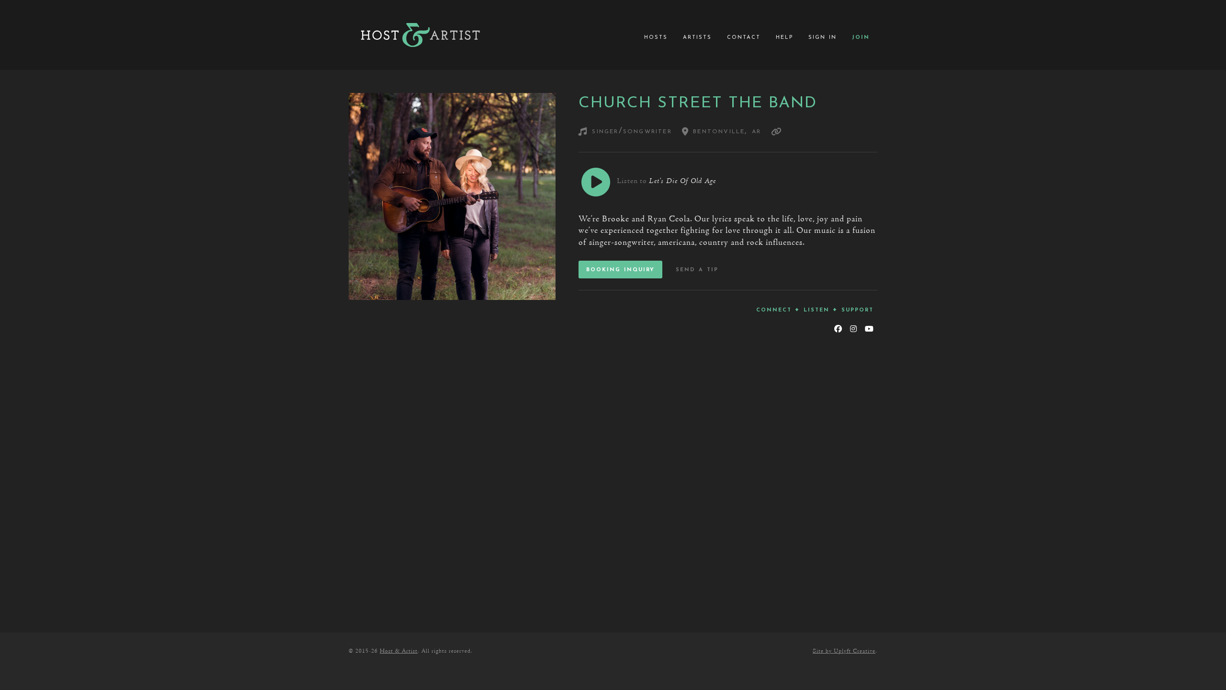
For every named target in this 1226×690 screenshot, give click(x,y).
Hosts (656, 37)
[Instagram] (853, 329)
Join (861, 37)
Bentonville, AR (725, 131)
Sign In (822, 37)
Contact (744, 37)
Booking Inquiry (620, 269)
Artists (697, 37)
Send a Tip (697, 269)
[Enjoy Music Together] (420, 35)
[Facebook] (838, 329)
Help (784, 37)
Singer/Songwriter (631, 131)
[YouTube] (869, 329)
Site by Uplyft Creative (844, 651)
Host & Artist (399, 651)
